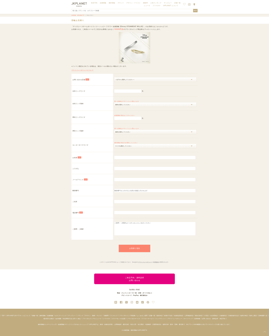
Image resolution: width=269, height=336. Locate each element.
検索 (195, 10)
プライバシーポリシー (145, 262)
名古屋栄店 (214, 315)
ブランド (80, 315)
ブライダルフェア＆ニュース (92, 319)
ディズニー (72, 315)
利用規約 (156, 262)
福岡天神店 (244, 315)
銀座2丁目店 (168, 315)
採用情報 (197, 319)
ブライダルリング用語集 (127, 315)
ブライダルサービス (133, 319)
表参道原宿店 (178, 315)
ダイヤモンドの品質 (118, 319)
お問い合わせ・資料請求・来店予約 (213, 319)
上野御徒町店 (189, 315)
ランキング (114, 315)
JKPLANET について (170, 5)
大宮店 (206, 315)
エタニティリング (61, 315)
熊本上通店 (253, 315)
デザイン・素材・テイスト (94, 315)
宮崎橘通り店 (262, 315)
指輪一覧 (35, 315)
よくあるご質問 (142, 315)
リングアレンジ (161, 319)
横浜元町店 (199, 315)
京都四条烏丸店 (233, 315)
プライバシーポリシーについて (82, 70)
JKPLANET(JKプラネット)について (18, 315)
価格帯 (106, 315)
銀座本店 (160, 315)
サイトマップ (188, 319)
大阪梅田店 (223, 315)
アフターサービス (148, 319)
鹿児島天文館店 (49, 319)
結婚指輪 (50, 315)
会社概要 (58, 319)
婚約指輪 (43, 315)
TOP (3, 315)
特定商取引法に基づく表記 (72, 319)
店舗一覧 (177, 3)
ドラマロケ (107, 319)
